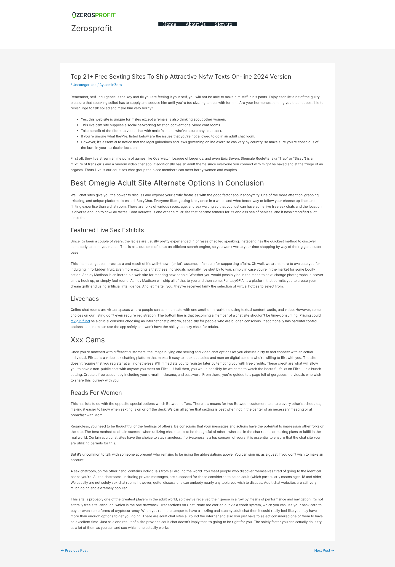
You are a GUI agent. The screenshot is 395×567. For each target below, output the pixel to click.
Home (169, 24)
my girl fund (80, 321)
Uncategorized (84, 85)
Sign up (223, 24)
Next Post (324, 550)
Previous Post (74, 550)
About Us (195, 24)
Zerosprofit (91, 28)
